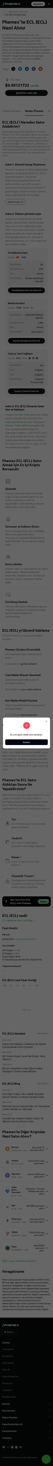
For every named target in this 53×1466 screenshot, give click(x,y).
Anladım (26, 742)
